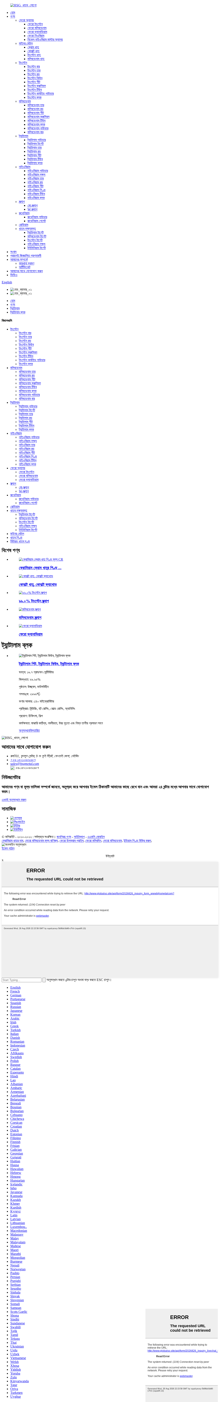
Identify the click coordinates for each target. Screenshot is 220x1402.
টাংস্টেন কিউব (35, 78)
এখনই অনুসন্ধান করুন (14, 800)
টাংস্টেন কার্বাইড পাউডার (41, 93)
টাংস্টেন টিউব (35, 90)
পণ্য (12, 16)
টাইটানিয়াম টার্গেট (37, 248)
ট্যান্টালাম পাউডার (37, 140)
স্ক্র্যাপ (22, 201)
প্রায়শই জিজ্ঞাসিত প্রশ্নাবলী (25, 255)
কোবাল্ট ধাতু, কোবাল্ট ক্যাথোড (38, 584)
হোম (12, 12)
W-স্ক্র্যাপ (32, 209)
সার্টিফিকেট (24, 267)
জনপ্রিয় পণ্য (64, 837)
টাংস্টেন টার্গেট (35, 240)
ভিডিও (13, 275)
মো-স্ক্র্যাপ (33, 205)
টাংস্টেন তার (34, 70)
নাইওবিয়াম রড (35, 182)
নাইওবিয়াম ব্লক (36, 198)
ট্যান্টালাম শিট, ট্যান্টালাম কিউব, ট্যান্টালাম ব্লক (49, 664)
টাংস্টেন (23, 63)
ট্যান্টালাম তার (34, 147)
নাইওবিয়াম (24, 167)
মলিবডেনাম (25, 101)
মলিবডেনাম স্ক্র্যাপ (30, 617)
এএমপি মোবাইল (96, 837)
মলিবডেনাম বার (35, 132)
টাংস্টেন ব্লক (34, 97)
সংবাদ (13, 252)
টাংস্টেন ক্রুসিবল (37, 86)
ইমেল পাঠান (8, 848)
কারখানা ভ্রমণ (26, 263)
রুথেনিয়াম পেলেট (37, 221)
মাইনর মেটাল (26, 43)
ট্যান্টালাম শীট (34, 155)
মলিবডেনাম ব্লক (36, 124)
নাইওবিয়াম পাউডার (38, 171)
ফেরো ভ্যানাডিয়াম (37, 32)
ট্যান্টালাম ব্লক (35, 163)
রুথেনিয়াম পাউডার (37, 217)
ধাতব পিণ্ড (16, 537)
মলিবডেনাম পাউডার (38, 128)
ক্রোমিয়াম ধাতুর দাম (12, 840)
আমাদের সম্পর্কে (19, 259)
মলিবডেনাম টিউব (36, 120)
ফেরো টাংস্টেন (35, 24)
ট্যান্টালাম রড (34, 151)
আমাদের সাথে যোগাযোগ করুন (26, 271)
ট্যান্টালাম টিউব (35, 159)
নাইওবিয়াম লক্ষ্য (36, 174)
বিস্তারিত (35, 730)
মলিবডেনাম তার (36, 105)
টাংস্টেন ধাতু (34, 55)
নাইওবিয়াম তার (36, 178)
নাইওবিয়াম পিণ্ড (37, 190)
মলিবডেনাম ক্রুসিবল (38, 117)
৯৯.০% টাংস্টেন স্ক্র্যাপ (34, 601)
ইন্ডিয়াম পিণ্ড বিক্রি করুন (137, 840)
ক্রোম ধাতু (33, 47)
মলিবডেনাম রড (35, 109)
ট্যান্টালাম (23, 136)
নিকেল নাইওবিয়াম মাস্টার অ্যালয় (45, 39)
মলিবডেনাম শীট (36, 113)
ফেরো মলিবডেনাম (37, 28)
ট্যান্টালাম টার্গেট (36, 144)
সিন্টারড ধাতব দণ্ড (20, 541)
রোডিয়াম (23, 225)
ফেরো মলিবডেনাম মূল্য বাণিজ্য (41, 840)
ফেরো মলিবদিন (93, 840)
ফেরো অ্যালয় (26, 20)
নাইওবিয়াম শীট (35, 186)
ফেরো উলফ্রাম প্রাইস (72, 840)
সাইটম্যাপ (79, 837)
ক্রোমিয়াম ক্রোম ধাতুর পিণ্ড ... (40, 568)
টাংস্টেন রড (34, 74)
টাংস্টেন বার (34, 66)
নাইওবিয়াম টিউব (36, 194)
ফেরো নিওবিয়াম (36, 36)
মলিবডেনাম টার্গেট (37, 236)
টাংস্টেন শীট (34, 82)
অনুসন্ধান (24, 730)
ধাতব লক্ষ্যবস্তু (27, 228)
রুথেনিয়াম (24, 213)
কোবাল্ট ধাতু (33, 51)
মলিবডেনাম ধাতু (36, 59)
